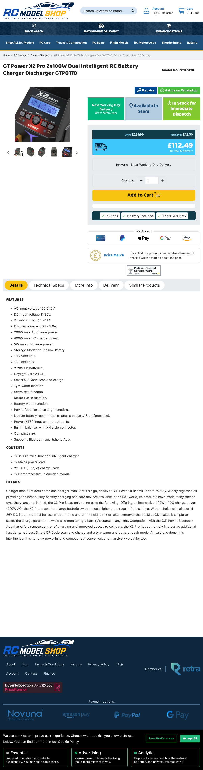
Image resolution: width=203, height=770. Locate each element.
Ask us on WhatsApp (180, 90)
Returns (76, 664)
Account (12, 673)
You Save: (176, 135)
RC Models (20, 55)
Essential (19, 752)
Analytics (146, 752)
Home (6, 55)
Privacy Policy (98, 664)
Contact (31, 673)
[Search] (132, 10)
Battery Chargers (40, 55)
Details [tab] (16, 285)
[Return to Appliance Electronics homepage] (71, 648)
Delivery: (122, 164)
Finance (49, 673)
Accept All (190, 738)
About (10, 664)
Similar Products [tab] (144, 285)
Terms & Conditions (49, 664)
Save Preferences (161, 738)
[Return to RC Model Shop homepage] (38, 10)
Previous (8, 153)
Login (156, 12)
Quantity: (127, 180)
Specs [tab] (49, 285)
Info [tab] (84, 285)
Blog (25, 664)
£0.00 (195, 12)
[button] (144, 255)
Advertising (90, 752)
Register (167, 12)
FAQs (119, 664)
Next (77, 153)
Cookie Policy (68, 742)
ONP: (128, 135)
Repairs (147, 90)
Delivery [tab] (111, 285)
